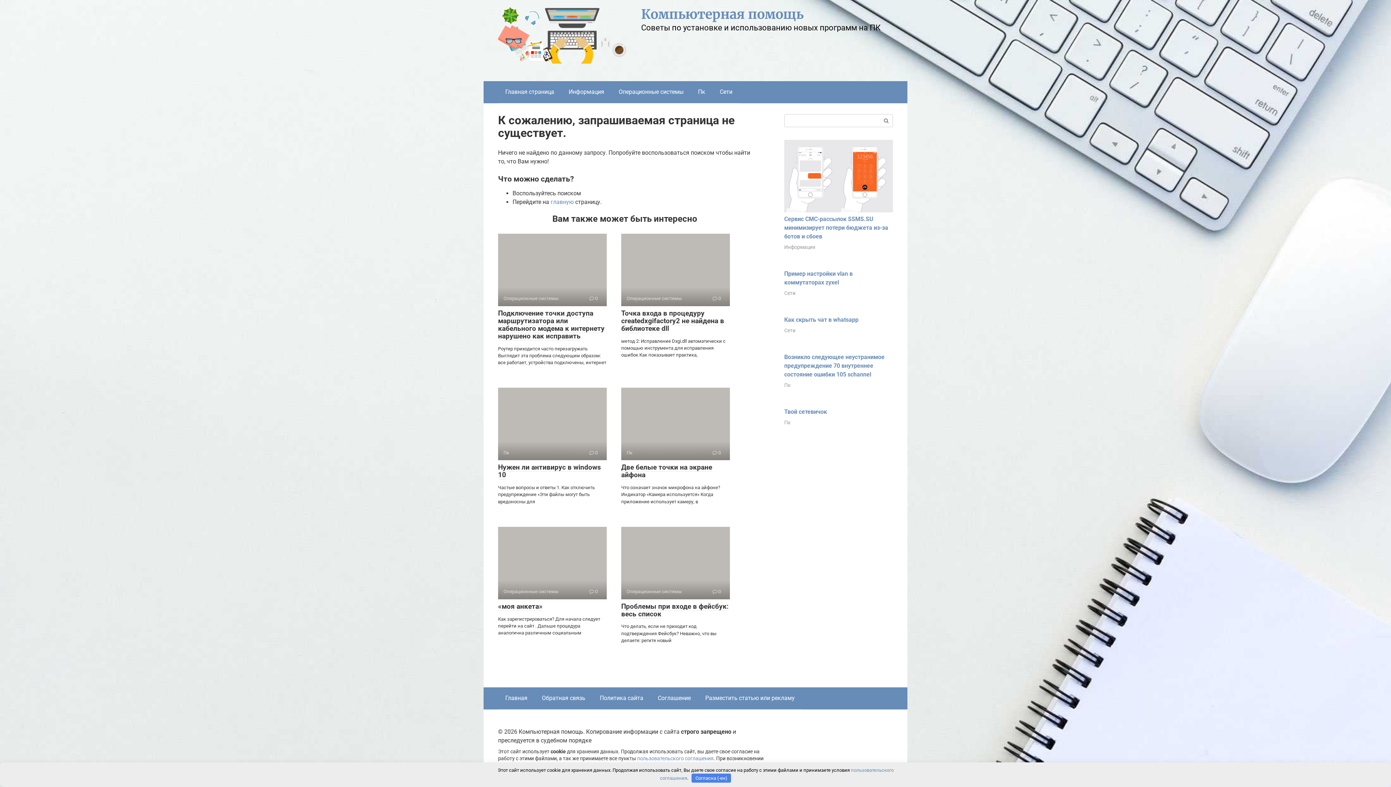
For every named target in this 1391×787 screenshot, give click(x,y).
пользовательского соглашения (675, 758)
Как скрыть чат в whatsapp (821, 319)
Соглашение (674, 698)
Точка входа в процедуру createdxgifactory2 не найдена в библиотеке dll (672, 321)
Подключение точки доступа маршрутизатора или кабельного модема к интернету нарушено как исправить (551, 324)
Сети (726, 91)
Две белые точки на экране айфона (666, 471)
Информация (586, 91)
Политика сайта (621, 698)
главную (562, 202)
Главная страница (529, 91)
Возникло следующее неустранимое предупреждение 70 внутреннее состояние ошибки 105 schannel (834, 366)
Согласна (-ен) (711, 778)
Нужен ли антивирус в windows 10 (549, 471)
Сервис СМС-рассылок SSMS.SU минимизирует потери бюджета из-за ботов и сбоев (836, 228)
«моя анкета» (520, 606)
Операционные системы (651, 91)
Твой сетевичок (805, 411)
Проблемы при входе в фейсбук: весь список (674, 610)
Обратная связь (563, 698)
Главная (516, 698)
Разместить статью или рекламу (750, 698)
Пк (701, 91)
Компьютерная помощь (722, 14)
